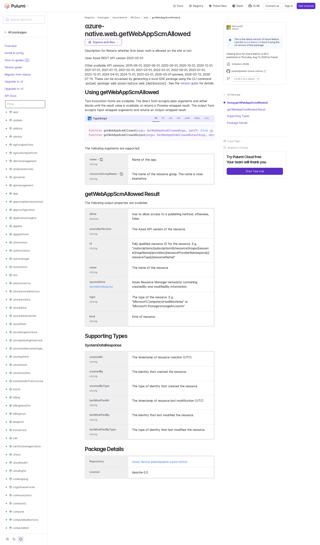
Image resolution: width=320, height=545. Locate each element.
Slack (239, 5)
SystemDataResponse (101, 286)
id (90, 243)
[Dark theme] (14, 539)
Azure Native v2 (252, 42)
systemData (97, 281)
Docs (180, 5)
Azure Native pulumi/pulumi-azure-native (159, 462)
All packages (17, 32)
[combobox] (24, 20)
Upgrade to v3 (14, 88)
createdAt (96, 357)
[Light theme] (7, 539)
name (93, 159)
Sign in (289, 5)
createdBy (96, 371)
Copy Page (233, 141)
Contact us (272, 5)
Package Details (237, 122)
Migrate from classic (18, 74)
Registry (198, 5)
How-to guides (17, 60)
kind (92, 316)
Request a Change (238, 147)
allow (92, 214)
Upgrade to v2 (14, 81)
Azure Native (119, 17)
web (146, 17)
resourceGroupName (103, 174)
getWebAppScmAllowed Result (246, 109)
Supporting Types (238, 116)
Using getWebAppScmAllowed (247, 102)
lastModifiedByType (102, 429)
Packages (103, 17)
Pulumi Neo (220, 5)
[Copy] (211, 131)
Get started (306, 5)
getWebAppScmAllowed (166, 17)
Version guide (13, 67)
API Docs (10, 96)
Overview (11, 46)
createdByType (99, 385)
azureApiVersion (100, 229)
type (92, 296)
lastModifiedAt (99, 400)
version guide (189, 83)
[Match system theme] (21, 539)
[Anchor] (193, 33)
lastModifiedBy (99, 415)
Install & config (14, 53)
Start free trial (255, 171)
